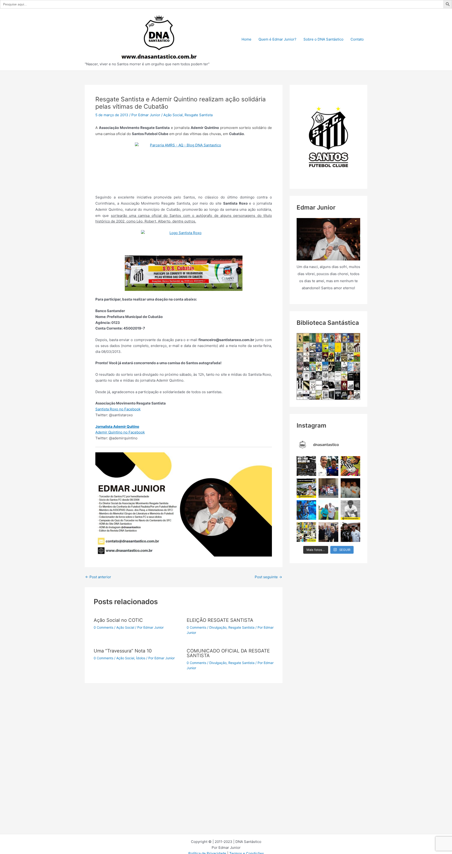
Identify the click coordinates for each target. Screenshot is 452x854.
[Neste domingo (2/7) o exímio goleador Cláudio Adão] (350, 510)
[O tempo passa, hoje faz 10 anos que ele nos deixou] (350, 532)
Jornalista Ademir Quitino (117, 426)
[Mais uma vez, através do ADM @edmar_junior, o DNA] (328, 488)
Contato (357, 39)
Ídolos (140, 658)
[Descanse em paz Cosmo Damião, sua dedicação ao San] (350, 488)
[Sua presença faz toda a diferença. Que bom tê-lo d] (328, 466)
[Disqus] (183, 742)
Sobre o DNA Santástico (323, 39)
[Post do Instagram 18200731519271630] (306, 510)
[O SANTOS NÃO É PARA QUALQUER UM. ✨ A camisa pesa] (306, 466)
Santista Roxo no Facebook (118, 409)
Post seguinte (268, 577)
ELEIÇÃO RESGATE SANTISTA (220, 620)
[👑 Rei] (350, 466)
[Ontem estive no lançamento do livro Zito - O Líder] (328, 532)
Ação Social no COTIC (118, 620)
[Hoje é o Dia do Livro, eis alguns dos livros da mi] (306, 532)
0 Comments (103, 627)
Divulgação (217, 627)
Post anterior (98, 577)
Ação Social (173, 115)
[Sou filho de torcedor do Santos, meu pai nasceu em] (306, 488)
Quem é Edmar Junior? (277, 39)
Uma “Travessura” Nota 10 (123, 651)
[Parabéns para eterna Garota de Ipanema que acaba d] (328, 510)
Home (246, 39)
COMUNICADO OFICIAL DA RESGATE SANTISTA (228, 653)
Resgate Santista (199, 115)
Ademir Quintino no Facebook (120, 432)
